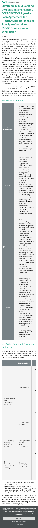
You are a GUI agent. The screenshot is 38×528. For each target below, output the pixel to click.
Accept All (19, 518)
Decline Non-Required (19, 521)
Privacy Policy (6, 510)
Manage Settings (19, 525)
